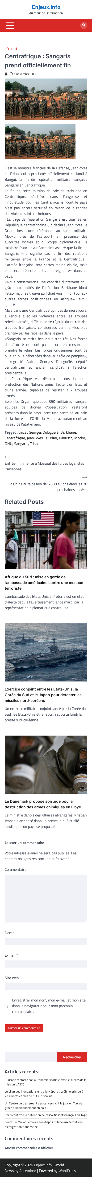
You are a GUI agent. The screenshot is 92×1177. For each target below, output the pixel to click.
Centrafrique (15, 438)
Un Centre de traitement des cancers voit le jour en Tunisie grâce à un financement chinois (43, 1105)
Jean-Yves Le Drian (42, 438)
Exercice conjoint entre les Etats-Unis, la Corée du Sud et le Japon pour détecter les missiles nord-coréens (43, 695)
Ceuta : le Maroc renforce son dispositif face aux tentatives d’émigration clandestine (44, 1124)
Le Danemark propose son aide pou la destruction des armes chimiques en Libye (43, 804)
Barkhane (68, 432)
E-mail (11, 955)
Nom (10, 933)
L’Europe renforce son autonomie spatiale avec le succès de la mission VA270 (46, 1082)
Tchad (34, 443)
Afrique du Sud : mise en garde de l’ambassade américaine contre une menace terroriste (44, 583)
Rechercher (72, 1057)
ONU (8, 443)
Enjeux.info (46, 6)
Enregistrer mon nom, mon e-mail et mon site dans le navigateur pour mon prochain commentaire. (49, 1005)
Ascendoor (27, 1170)
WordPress (67, 1170)
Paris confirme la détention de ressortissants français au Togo (46, 1114)
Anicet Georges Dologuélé (38, 432)
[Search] (83, 25)
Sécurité (11, 49)
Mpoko (79, 438)
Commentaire (17, 869)
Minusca (65, 438)
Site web (12, 978)
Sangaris (21, 443)
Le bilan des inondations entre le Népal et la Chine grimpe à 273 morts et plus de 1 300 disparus (44, 1093)
